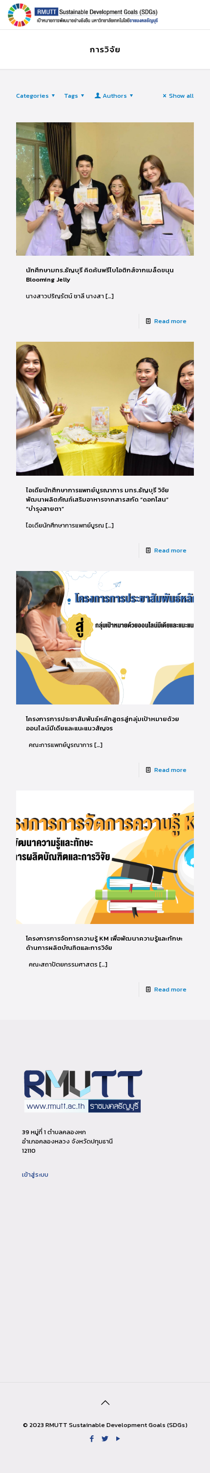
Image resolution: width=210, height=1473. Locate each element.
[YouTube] (118, 1438)
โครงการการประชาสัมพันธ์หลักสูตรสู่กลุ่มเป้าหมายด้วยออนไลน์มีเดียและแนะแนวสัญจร (102, 723)
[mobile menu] (197, 14)
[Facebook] (92, 1438)
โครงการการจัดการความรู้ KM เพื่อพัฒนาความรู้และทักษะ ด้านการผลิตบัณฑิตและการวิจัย (104, 943)
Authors (115, 95)
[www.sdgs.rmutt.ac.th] (83, 14)
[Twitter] (105, 1438)
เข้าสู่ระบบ (35, 1174)
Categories (32, 95)
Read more (170, 321)
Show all (181, 95)
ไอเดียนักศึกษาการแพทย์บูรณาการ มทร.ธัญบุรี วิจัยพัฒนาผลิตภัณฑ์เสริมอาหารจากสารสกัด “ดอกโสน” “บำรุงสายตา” (97, 499)
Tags (71, 95)
